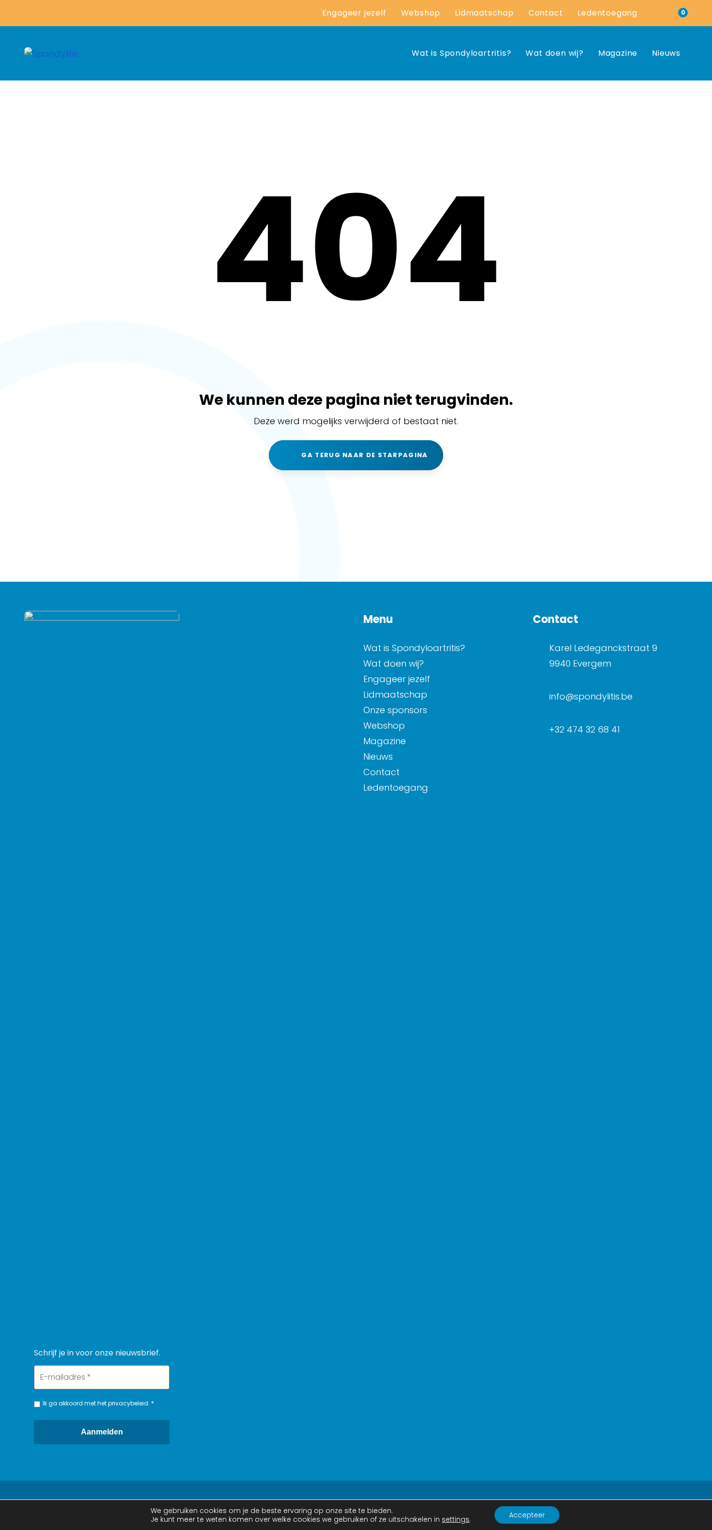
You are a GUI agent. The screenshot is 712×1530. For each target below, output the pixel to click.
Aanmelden (102, 1432)
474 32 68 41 (593, 729)
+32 (558, 729)
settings (455, 1519)
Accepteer (527, 1515)
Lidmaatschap (395, 694)
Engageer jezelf (396, 679)
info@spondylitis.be (591, 696)
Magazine (384, 741)
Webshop (384, 725)
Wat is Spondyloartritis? (414, 648)
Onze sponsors (395, 710)
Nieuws (378, 756)
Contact (381, 772)
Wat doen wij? (393, 663)
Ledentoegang (395, 787)
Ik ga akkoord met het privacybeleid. (96, 1403)
